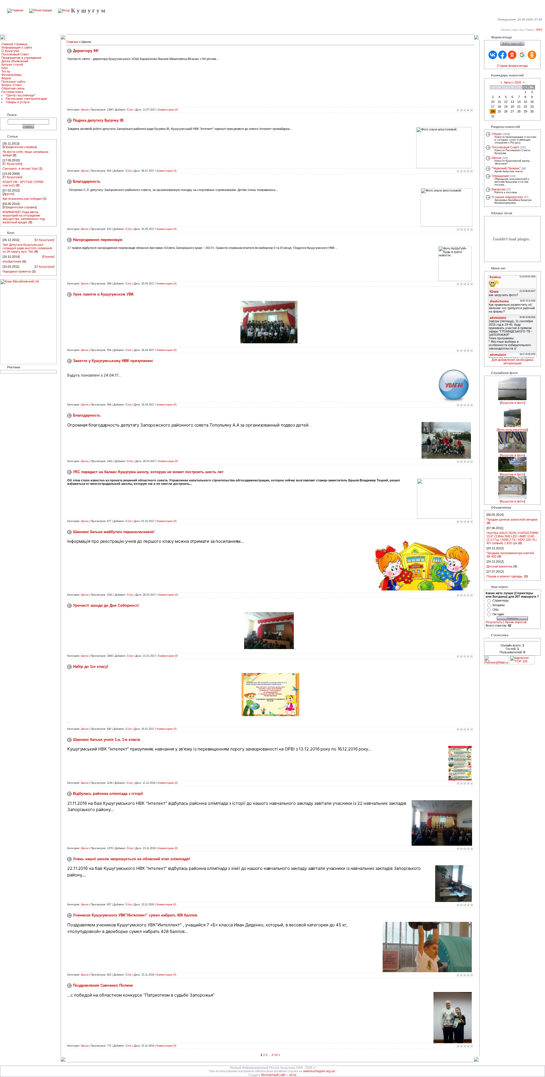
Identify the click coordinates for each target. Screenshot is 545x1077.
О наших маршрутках (507, 197)
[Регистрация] (40, 10)
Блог (4, 68)
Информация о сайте (16, 47)
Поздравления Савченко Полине (103, 985)
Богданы (498, 605)
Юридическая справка (19, 147)
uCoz (293, 1074)
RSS (539, 29)
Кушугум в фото (512, 402)
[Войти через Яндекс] (512, 55)
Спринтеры (500, 600)
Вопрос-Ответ (11, 85)
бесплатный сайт (273, 1074)
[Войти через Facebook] (502, 55)
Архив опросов (516, 622)
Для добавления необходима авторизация (512, 361)
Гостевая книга (12, 91)
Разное (48, 256)
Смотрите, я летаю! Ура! (20, 168)
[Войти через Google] (522, 54)
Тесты (5, 71)
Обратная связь (13, 88)
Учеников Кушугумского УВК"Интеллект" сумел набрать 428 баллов (135, 915)
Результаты (494, 622)
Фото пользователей (512, 429)
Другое (8, 194)
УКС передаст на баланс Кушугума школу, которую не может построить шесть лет (148, 472)
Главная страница (14, 44)
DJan (130, 109)
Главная (72, 41)
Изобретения (12, 261)
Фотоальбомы (11, 74)
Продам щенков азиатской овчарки (512, 519)
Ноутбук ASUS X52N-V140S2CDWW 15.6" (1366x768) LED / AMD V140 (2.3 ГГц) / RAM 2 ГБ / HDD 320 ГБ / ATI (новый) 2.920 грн (512, 538)
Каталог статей (12, 64)
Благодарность (86, 181)
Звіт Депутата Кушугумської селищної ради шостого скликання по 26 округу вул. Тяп (27, 248)
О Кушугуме (10, 51)
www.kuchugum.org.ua (319, 1071)
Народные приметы (17, 271)
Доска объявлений (14, 61)
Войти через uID (512, 43)
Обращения (500, 176)
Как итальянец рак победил (22, 198)
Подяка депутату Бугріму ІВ (98, 120)
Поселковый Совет (15, 54)
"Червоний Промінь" (506, 168)
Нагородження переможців (97, 240)
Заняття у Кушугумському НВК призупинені (113, 361)
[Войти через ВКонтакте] (493, 55)
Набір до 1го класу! (90, 666)
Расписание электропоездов (26, 98)
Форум (6, 78)
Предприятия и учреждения (21, 57)
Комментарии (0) (168, 109)
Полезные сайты (13, 81)
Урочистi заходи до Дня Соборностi (106, 605)
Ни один (498, 614)
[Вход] (64, 10)
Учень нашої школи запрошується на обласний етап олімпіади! (131, 859)
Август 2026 (512, 82)
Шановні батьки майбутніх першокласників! (113, 532)
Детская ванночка (499, 566)
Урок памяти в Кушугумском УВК (103, 294)
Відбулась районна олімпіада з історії (108, 793)
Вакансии (498, 189)
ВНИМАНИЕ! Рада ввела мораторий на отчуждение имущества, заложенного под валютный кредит (24, 217)
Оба (495, 609)
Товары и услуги (18, 102)
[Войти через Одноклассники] (532, 55)
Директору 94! (85, 51)
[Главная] (15, 10)
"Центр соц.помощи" (20, 95)
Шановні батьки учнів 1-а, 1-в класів (106, 739)
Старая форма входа (512, 65)
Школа (85, 109)
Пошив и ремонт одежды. (505, 576)
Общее (497, 134)
